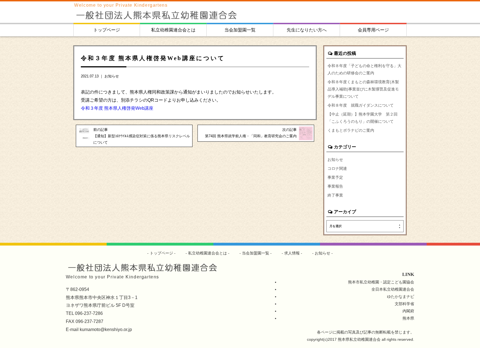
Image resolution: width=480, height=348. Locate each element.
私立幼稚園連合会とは (173, 30)
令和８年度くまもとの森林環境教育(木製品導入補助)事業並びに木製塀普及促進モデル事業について (363, 89)
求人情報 (292, 253)
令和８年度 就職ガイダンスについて (361, 105)
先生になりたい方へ (307, 30)
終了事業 (335, 195)
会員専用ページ (373, 30)
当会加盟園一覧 (240, 30)
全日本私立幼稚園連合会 (392, 289)
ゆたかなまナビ (400, 296)
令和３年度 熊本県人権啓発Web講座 (117, 108)
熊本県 (408, 318)
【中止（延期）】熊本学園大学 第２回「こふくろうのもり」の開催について (363, 118)
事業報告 (335, 186)
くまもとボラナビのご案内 (351, 130)
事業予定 (335, 177)
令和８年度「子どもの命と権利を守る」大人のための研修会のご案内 (364, 69)
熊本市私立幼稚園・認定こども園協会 (381, 282)
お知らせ (111, 76)
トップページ (106, 30)
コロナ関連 (337, 168)
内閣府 (408, 311)
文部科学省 (404, 304)
